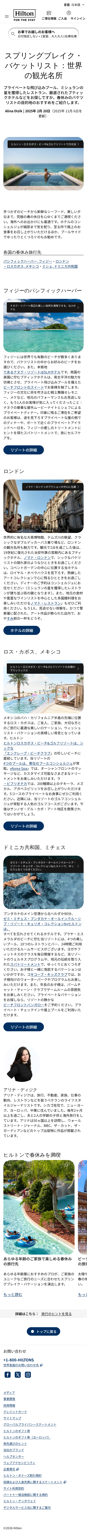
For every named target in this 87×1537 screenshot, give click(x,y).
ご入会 (62, 18)
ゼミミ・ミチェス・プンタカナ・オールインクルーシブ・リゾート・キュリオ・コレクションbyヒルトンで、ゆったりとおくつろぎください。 (43, 866)
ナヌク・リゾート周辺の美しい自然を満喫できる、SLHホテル (43, 307)
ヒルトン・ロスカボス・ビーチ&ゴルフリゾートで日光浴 (43, 144)
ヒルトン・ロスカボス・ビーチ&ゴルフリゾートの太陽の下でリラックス (42, 668)
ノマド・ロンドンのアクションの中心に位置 (51, 486)
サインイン (78, 18)
